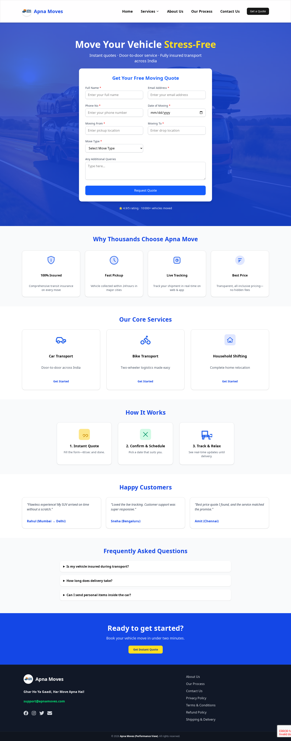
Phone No (93, 105)
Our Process (201, 11)
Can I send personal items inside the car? (99, 595)
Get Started (61, 381)
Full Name (93, 88)
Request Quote (145, 190)
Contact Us (230, 11)
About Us (175, 11)
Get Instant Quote (145, 649)
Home (127, 11)
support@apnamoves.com (44, 701)
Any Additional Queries (100, 159)
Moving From (95, 123)
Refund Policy (196, 712)
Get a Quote (258, 11)
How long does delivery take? (89, 581)
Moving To (156, 123)
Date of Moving (159, 105)
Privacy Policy (196, 698)
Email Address (158, 88)
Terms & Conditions (201, 705)
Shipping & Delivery (200, 719)
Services (148, 11)
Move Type (93, 141)
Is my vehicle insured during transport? (98, 566)
